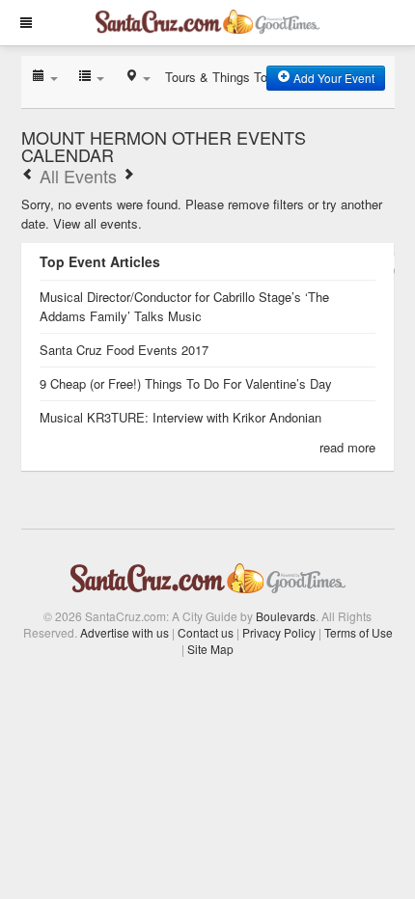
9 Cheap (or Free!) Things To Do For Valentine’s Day (186, 383)
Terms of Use (358, 632)
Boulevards (286, 616)
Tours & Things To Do (226, 77)
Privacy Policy (279, 632)
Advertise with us (124, 632)
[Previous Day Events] (28, 175)
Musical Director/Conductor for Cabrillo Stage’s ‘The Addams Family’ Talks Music (184, 306)
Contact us (206, 632)
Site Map (210, 648)
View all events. (97, 223)
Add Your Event (332, 77)
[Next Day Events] (128, 175)
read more (347, 447)
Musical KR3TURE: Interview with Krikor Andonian (180, 417)
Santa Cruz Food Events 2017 (124, 350)
